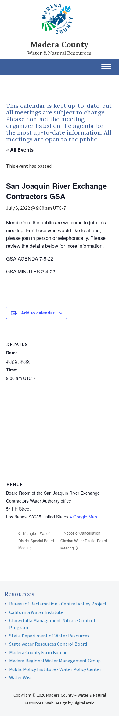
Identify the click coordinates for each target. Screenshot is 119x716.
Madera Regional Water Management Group (55, 661)
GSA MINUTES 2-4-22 (30, 271)
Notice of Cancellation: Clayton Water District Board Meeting (83, 540)
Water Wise (21, 677)
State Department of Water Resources (49, 636)
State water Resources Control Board (48, 644)
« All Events (20, 149)
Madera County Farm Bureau (38, 652)
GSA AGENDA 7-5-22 (29, 258)
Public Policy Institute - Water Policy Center (55, 669)
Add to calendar (37, 313)
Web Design (56, 703)
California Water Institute (36, 612)
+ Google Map (83, 517)
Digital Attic (84, 703)
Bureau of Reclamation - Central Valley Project (58, 604)
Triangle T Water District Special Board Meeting (36, 540)
